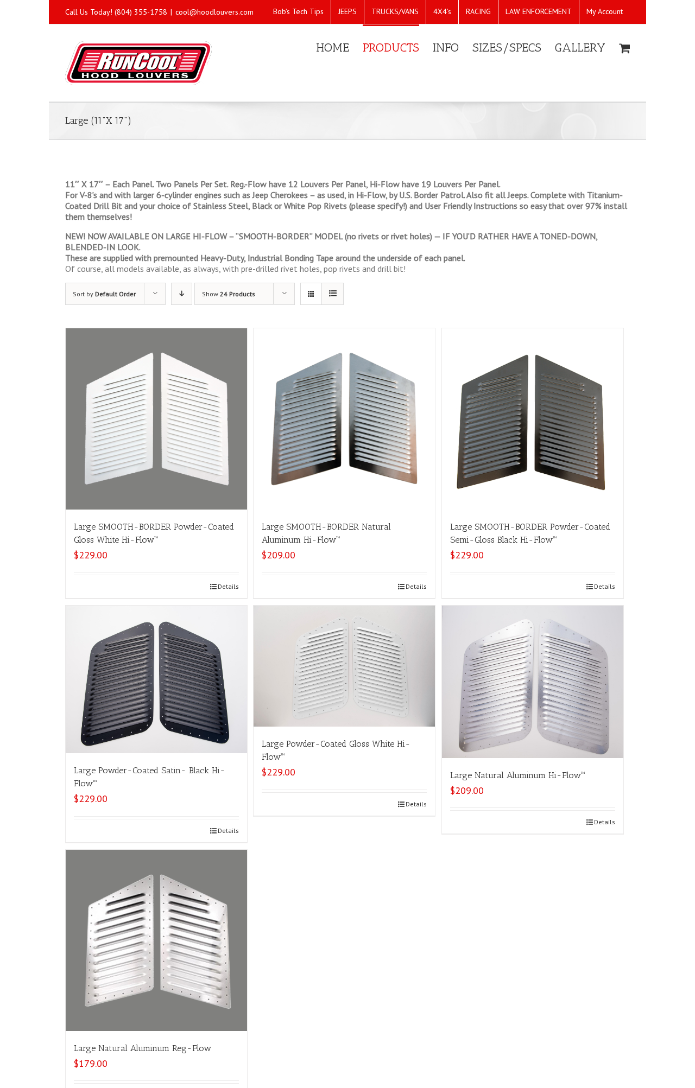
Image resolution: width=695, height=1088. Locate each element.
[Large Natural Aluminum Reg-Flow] (156, 940)
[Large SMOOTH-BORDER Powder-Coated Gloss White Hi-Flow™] (156, 419)
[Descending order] (181, 294)
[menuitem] (298, 12)
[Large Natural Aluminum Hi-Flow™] (532, 682)
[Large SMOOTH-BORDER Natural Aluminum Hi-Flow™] (344, 419)
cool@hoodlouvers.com (214, 12)
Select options (102, 830)
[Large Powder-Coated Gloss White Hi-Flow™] (344, 666)
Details (228, 586)
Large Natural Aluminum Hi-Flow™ (517, 775)
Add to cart (97, 586)
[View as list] (332, 293)
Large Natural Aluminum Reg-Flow (142, 1048)
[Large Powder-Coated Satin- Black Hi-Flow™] (156, 679)
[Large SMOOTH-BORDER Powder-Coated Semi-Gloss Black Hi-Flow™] (532, 419)
